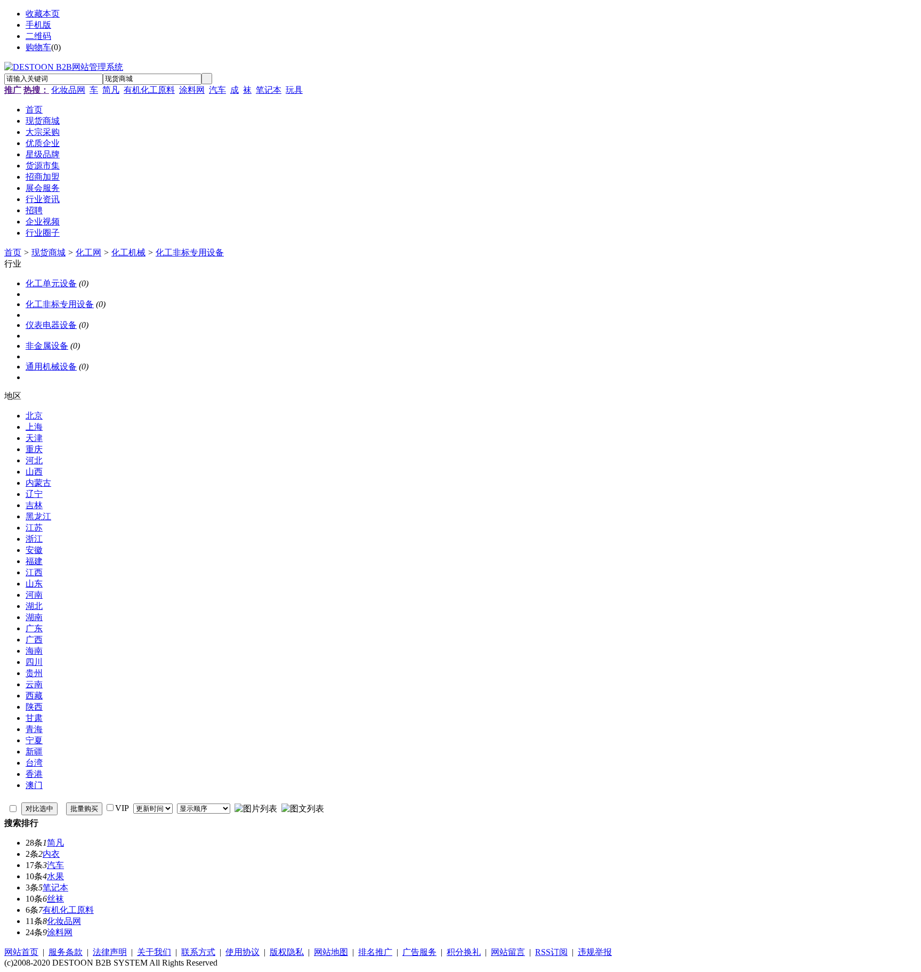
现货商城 (48, 252)
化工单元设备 (51, 283)
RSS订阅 (551, 952)
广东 (34, 628)
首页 (12, 252)
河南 (34, 594)
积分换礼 (464, 952)
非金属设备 (47, 345)
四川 (34, 661)
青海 (34, 729)
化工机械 (128, 252)
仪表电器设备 (51, 325)
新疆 (34, 751)
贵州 (34, 673)
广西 (34, 639)
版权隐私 (287, 952)
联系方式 (198, 952)
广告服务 (419, 952)
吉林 (34, 505)
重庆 (34, 449)
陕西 (34, 706)
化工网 (88, 252)
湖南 (34, 617)
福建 (34, 561)
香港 (34, 773)
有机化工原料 (149, 89)
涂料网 (192, 89)
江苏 (34, 527)
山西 (34, 471)
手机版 (38, 24)
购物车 (38, 47)
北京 (34, 415)
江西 (34, 572)
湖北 (34, 605)
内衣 (51, 853)
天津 (34, 438)
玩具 (294, 89)
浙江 (34, 538)
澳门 (34, 785)
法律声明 (110, 952)
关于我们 (154, 952)
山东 (34, 583)
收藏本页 (43, 13)
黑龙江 (38, 516)
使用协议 (242, 952)
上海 (34, 426)
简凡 (110, 89)
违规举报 (595, 952)
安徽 (34, 550)
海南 (34, 650)
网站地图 (331, 952)
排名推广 (375, 952)
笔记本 (268, 89)
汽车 (217, 89)
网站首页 (21, 952)
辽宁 (34, 494)
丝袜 (55, 898)
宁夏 (34, 740)
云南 (34, 684)
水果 (55, 876)
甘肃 (34, 717)
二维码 (38, 36)
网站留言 (508, 952)
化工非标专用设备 (190, 252)
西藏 (34, 695)
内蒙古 (38, 482)
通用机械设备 (51, 366)
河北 (34, 460)
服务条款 (66, 952)
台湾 (34, 762)
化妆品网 (68, 89)
